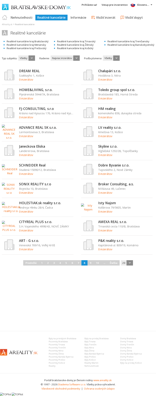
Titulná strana (5, 17)
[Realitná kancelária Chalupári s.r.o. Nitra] (88, 80)
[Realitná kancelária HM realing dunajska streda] (88, 117)
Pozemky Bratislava (58, 341)
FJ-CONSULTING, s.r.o (36, 108)
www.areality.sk (102, 380)
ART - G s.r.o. (29, 240)
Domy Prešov (126, 356)
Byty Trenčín (90, 344)
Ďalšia (113, 263)
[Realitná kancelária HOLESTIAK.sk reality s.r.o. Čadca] (11, 211)
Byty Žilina (89, 350)
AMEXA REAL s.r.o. (112, 222)
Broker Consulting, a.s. (116, 184)
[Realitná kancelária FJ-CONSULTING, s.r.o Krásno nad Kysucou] (9, 117)
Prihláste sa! (89, 4)
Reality (52, 366)
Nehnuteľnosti (21, 17)
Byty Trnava (90, 341)
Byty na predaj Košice (131, 363)
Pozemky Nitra (56, 350)
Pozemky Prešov (57, 359)
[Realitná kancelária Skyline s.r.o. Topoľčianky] (88, 155)
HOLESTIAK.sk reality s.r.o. (40, 203)
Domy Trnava (126, 341)
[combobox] (26, 58)
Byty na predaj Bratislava (96, 338)
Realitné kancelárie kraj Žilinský (75, 44)
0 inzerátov (26, 79)
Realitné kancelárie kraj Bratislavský (28, 41)
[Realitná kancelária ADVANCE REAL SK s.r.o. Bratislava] (9, 137)
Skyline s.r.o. (107, 146)
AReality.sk (7, 24)
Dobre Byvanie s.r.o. (113, 165)
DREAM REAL (29, 71)
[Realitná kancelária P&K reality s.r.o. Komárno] (88, 249)
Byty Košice (90, 359)
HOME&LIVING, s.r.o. (36, 90)
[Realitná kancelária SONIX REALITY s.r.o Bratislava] (9, 192)
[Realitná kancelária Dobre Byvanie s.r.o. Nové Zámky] (88, 174)
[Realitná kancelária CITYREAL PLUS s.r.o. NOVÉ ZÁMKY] (9, 230)
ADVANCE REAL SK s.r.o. (38, 127)
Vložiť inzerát (105, 17)
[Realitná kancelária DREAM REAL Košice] (9, 80)
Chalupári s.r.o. (109, 71)
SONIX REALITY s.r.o (35, 184)
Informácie (78, 17)
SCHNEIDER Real (32, 165)
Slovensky (143, 4)
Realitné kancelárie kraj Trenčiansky (128, 41)
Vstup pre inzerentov (115, 4)
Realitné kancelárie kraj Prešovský (26, 48)
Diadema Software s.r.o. (72, 384)
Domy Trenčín (127, 344)
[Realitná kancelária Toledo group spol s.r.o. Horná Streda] (88, 98)
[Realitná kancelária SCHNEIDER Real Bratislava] (9, 173)
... (104, 263)
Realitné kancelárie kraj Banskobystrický (130, 44)
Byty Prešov (90, 356)
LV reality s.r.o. (109, 127)
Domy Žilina (126, 350)
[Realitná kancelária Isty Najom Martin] (88, 209)
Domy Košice (126, 359)
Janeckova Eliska (32, 146)
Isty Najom (107, 203)
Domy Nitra (126, 347)
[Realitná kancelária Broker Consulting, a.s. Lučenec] (88, 193)
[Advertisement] (78, 297)
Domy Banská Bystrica (131, 353)
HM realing (107, 108)
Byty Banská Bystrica (94, 353)
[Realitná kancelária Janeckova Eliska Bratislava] (9, 155)
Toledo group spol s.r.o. (116, 90)
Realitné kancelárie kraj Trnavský (76, 41)
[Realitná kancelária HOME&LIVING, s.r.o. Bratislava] (9, 98)
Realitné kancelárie (51, 17)
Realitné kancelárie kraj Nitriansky (26, 44)
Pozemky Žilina (56, 353)
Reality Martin (91, 363)
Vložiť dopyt (134, 17)
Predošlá (31, 263)
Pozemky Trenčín (57, 347)
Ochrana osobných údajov (99, 388)
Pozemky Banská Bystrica (61, 356)
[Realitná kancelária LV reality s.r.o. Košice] (88, 136)
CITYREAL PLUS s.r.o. (35, 222)
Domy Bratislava (128, 338)
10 (97, 263)
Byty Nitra (89, 347)
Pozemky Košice (57, 363)
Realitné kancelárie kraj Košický (75, 48)
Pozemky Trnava (57, 344)
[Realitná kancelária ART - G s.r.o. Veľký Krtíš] (9, 249)
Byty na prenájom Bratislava (62, 338)
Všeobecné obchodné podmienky (60, 388)
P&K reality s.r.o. (111, 240)
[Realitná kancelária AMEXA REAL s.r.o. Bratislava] (88, 230)
